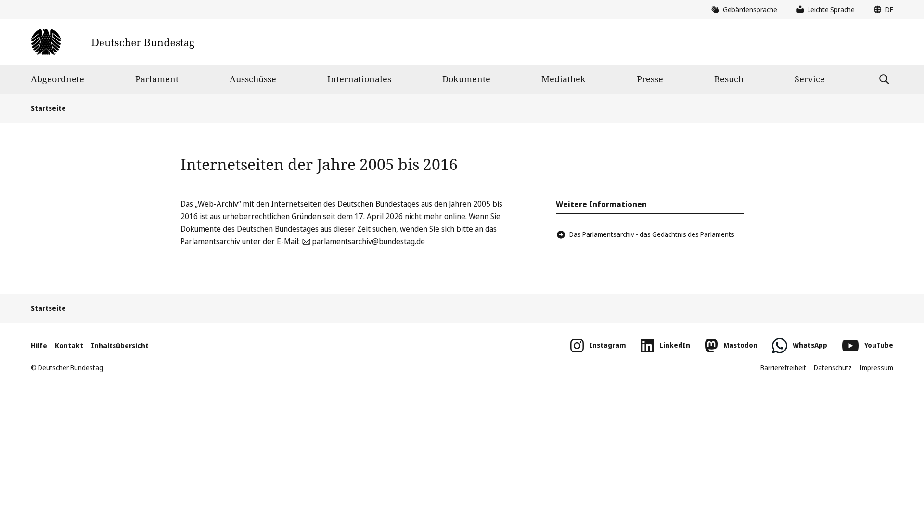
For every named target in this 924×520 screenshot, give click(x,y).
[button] (881, 9)
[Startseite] (112, 42)
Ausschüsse (253, 79)
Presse (650, 79)
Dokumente (466, 79)
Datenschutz (833, 367)
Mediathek (563, 79)
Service (810, 79)
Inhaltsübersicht (120, 345)
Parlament (157, 79)
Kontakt (69, 345)
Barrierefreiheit (783, 367)
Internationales (359, 79)
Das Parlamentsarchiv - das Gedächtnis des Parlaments (651, 234)
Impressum (876, 367)
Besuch (729, 79)
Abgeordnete (57, 79)
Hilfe (39, 345)
